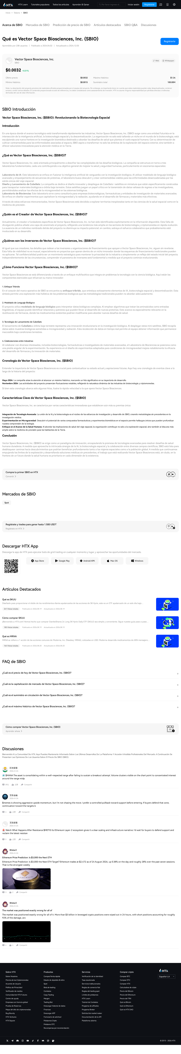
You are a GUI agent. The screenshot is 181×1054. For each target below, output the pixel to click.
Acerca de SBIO (12, 25)
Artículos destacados (107, 25)
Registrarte (169, 41)
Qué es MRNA (9, 636)
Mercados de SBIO (37, 25)
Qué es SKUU (9, 599)
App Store (39, 561)
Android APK (89, 561)
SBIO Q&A (131, 25)
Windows (139, 561)
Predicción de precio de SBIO (71, 25)
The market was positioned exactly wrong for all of (27, 910)
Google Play (64, 561)
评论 (7, 785)
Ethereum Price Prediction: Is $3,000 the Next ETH (27, 857)
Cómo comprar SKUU (13, 618)
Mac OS (114, 561)
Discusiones (148, 25)
